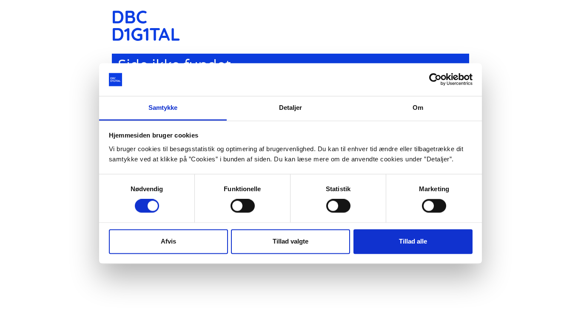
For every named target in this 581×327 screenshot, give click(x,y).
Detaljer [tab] (290, 107)
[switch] (243, 206)
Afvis (168, 241)
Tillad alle (413, 241)
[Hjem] (149, 25)
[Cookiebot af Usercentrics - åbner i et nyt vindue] (435, 79)
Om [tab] (418, 107)
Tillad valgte (290, 241)
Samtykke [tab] (163, 107)
